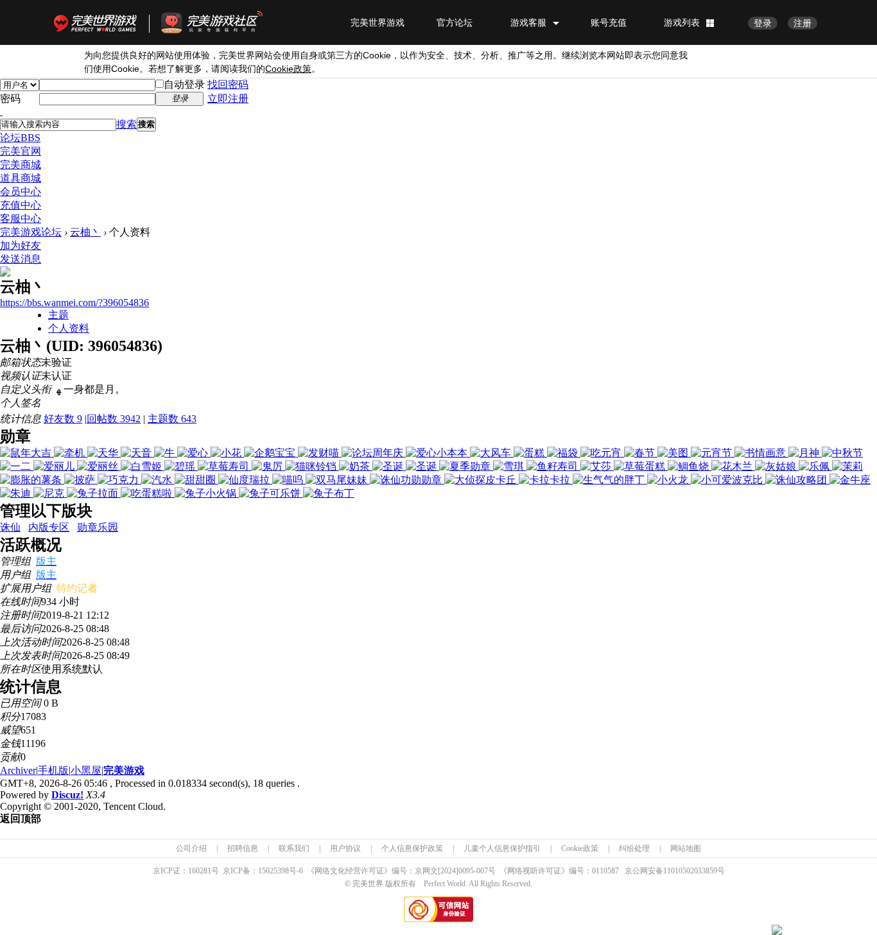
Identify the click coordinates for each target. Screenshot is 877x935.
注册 (803, 23)
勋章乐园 (97, 527)
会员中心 (20, 191)
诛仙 (10, 527)
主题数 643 (172, 418)
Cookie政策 (579, 848)
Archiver (18, 770)
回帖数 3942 (114, 418)
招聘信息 (242, 848)
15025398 (273, 870)
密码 (10, 98)
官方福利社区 (223, 22)
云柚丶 (85, 232)
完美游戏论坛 (31, 232)
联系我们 (294, 848)
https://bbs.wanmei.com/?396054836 (74, 302)
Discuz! (67, 794)
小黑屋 (86, 770)
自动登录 (184, 84)
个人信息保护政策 (412, 848)
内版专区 (48, 527)
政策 (288, 69)
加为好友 (20, 245)
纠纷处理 (634, 848)
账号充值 (609, 22)
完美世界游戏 (98, 22)
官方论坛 (455, 22)
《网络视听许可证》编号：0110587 (559, 870)
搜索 (126, 124)
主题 (58, 314)
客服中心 (20, 218)
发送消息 (20, 258)
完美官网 (20, 151)
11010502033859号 (694, 870)
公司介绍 (191, 848)
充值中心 (20, 205)
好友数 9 (63, 418)
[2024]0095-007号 (467, 870)
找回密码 (227, 84)
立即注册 (227, 98)
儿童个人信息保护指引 (502, 848)
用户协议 (345, 848)
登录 (763, 23)
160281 (199, 870)
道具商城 (20, 178)
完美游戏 (123, 770)
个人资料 (68, 328)
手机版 (53, 770)
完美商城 (20, 164)
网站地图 (685, 848)
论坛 (20, 137)
